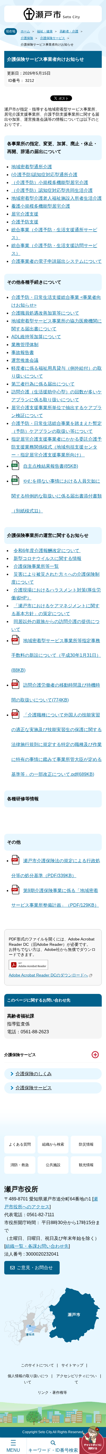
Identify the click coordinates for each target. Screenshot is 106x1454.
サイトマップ (72, 1365)
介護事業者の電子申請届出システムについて (56, 261)
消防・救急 (19, 1165)
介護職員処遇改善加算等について (45, 313)
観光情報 (86, 1165)
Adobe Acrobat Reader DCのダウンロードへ (48, 975)
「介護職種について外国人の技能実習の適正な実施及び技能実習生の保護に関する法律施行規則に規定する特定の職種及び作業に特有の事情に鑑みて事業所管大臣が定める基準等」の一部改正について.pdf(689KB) (56, 745)
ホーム (25, 31)
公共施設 (53, 1165)
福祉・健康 (45, 31)
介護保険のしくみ (34, 1073)
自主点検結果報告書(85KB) (50, 466)
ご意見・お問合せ (35, 1267)
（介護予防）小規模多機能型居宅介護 (49, 182)
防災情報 (86, 1144)
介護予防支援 (24, 221)
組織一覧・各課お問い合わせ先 (37, 1246)
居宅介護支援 (24, 214)
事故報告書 (22, 352)
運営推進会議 (24, 360)
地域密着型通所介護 (31, 166)
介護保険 (27, 38)
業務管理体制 (24, 344)
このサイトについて (37, 1365)
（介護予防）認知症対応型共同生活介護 (52, 190)
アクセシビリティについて (76, 1379)
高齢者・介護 (69, 31)
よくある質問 (20, 1144)
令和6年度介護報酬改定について (47, 550)
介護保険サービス (52, 38)
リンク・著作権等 (52, 1392)
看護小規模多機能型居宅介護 (40, 206)
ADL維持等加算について (36, 336)
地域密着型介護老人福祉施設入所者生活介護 (56, 198)
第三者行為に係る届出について (43, 384)
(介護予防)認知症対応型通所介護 (44, 174)
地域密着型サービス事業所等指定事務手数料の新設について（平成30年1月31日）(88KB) (56, 655)
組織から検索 (53, 1144)
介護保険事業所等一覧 (36, 566)
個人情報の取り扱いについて (28, 1379)
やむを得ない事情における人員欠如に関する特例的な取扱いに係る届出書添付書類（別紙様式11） (56, 496)
